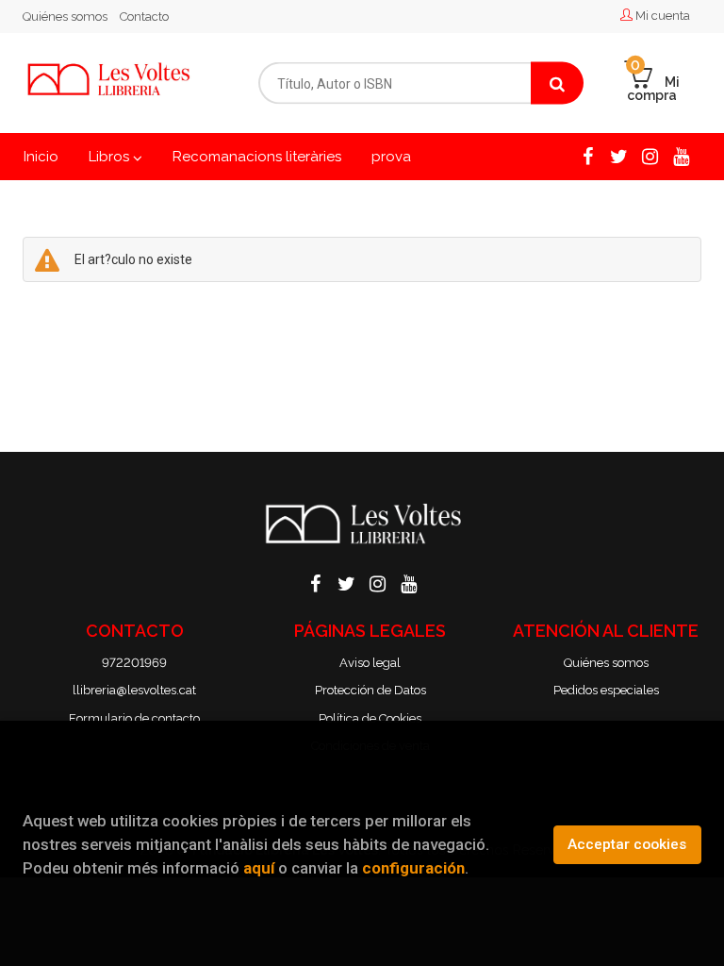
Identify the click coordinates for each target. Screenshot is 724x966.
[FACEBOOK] (587, 155)
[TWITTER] (618, 155)
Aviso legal (370, 663)
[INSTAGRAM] (649, 155)
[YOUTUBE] (680, 155)
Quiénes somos (65, 16)
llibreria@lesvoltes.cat (134, 690)
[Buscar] (557, 83)
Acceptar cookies (627, 844)
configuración (413, 867)
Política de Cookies (370, 718)
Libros (111, 156)
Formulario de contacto (134, 718)
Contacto (144, 16)
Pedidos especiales (606, 690)
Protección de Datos (370, 690)
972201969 (134, 663)
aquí (258, 867)
